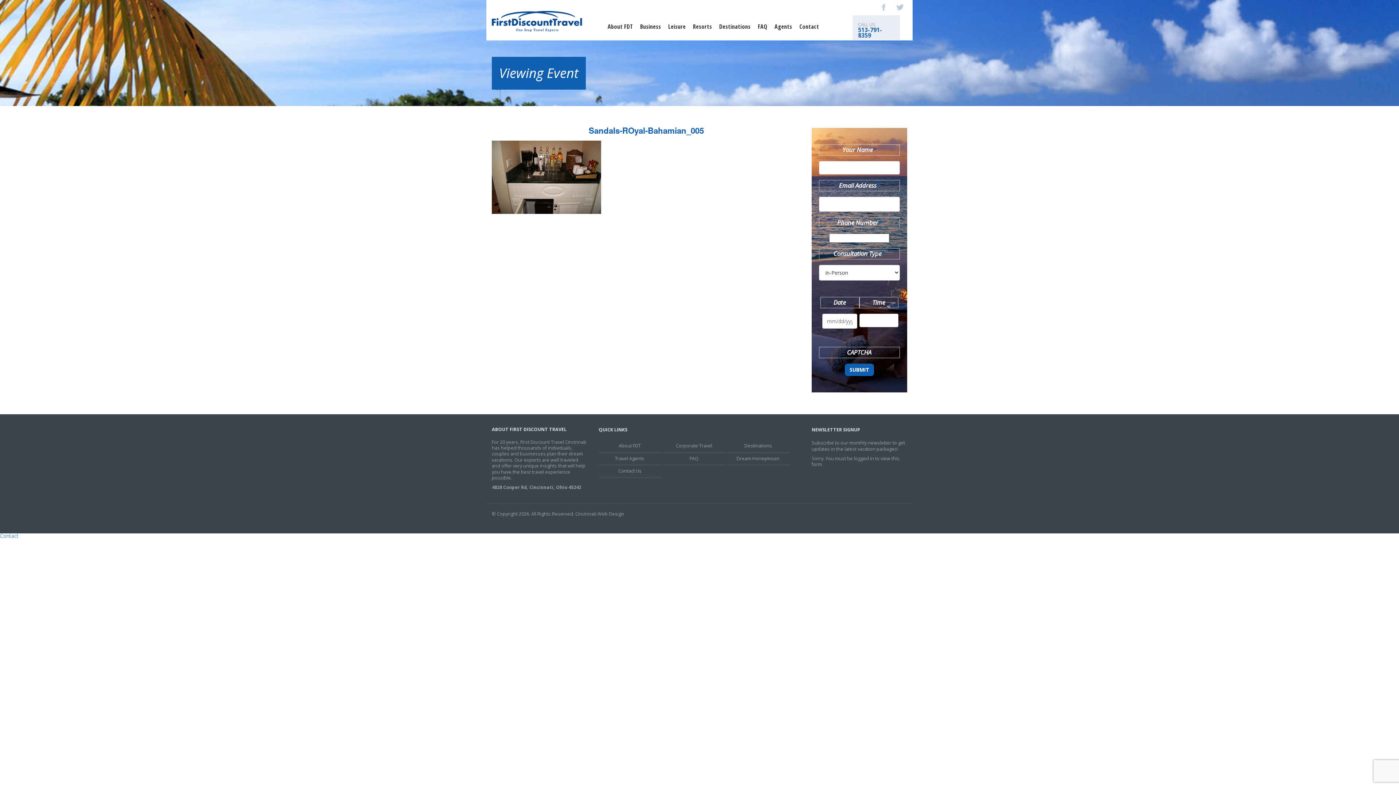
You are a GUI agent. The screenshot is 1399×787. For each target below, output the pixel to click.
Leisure (677, 27)
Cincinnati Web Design (599, 514)
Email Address (859, 185)
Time (879, 302)
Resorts (702, 27)
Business (650, 27)
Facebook (884, 7)
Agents (783, 27)
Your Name (859, 149)
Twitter (900, 7)
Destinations (735, 27)
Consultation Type (859, 253)
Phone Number (859, 222)
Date (840, 302)
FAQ (762, 27)
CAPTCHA (859, 352)
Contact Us (630, 471)
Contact (809, 27)
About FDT (620, 27)
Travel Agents (629, 458)
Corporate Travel (694, 446)
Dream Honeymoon (758, 458)
